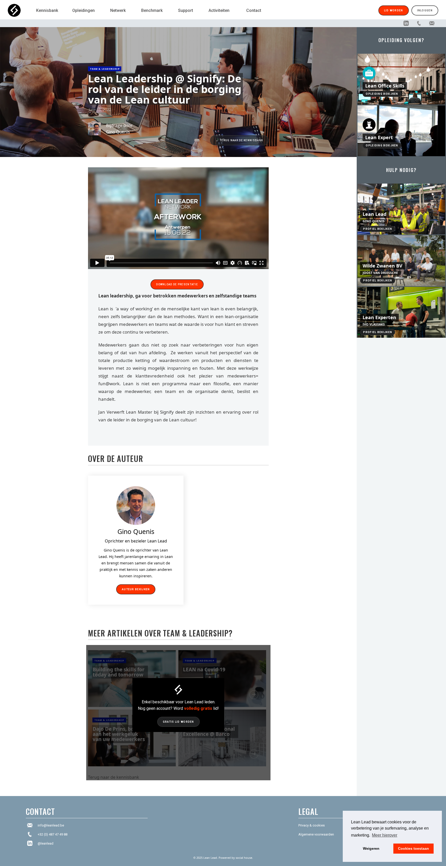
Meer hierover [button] (384, 835)
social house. (244, 858)
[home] (19, 10)
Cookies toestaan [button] (413, 848)
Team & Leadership (105, 68)
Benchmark (152, 10)
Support (185, 10)
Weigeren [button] (371, 848)
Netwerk (118, 10)
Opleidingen (83, 10)
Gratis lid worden (178, 721)
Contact (253, 10)
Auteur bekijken (136, 589)
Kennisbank (47, 10)
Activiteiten (219, 10)
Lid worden (393, 10)
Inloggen (425, 10)
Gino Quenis (118, 132)
